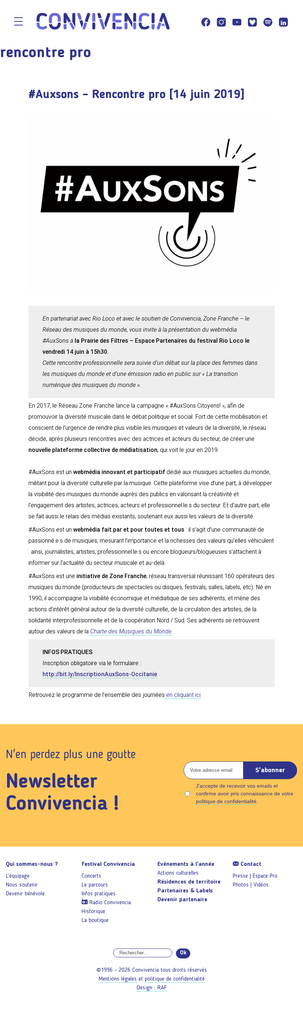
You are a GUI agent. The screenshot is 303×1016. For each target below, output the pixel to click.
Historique (93, 912)
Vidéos (261, 885)
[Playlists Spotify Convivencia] (268, 22)
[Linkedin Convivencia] (283, 22)
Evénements (185, 864)
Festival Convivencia (108, 864)
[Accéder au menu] (18, 22)
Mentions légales (118, 979)
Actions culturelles (177, 873)
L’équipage (18, 876)
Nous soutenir (22, 885)
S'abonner (270, 770)
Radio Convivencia (110, 903)
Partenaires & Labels (185, 891)
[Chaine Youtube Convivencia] (237, 22)
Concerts (91, 876)
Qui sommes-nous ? (32, 864)
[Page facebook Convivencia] (206, 22)
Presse (240, 876)
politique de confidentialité (226, 801)
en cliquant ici (183, 694)
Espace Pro (265, 876)
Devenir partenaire (182, 900)
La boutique (95, 920)
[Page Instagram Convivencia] (221, 22)
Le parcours (95, 885)
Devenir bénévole (25, 894)
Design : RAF (152, 988)
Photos (241, 885)
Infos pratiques (99, 894)
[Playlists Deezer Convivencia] (252, 22)
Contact (250, 864)
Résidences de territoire (189, 882)
